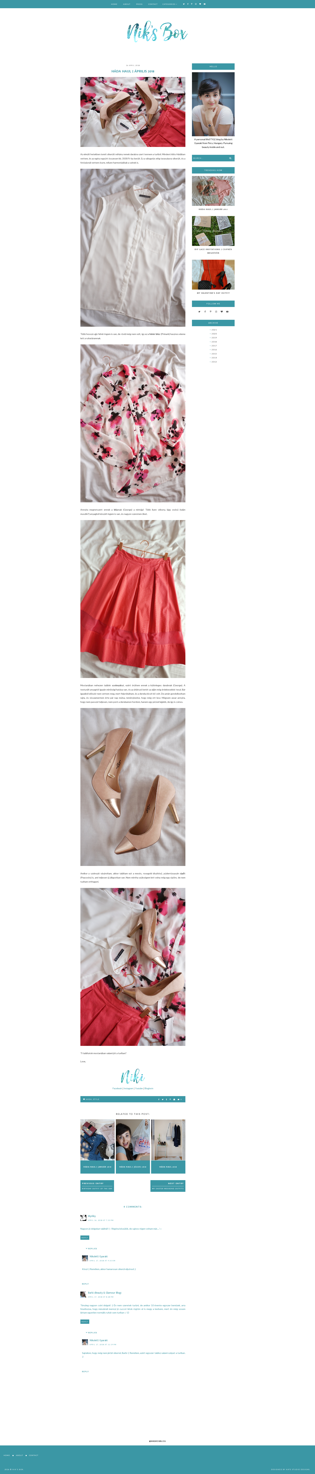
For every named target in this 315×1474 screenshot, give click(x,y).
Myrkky (92, 1216)
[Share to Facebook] (159, 1099)
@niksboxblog (157, 1441)
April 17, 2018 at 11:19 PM (103, 1344)
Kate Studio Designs (298, 1469)
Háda (89, 1099)
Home (114, 4)
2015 (214, 353)
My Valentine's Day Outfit (213, 293)
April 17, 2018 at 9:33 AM (103, 1261)
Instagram (128, 1088)
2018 (214, 341)
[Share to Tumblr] (166, 1099)
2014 (214, 357)
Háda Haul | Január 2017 (213, 209)
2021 (214, 329)
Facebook (117, 1088)
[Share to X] (163, 1099)
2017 (214, 345)
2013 (214, 361)
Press (139, 4)
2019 (214, 337)
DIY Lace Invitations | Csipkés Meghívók (213, 251)
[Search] (230, 158)
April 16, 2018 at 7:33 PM (101, 1220)
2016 (214, 349)
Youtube (139, 1088)
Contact (153, 4)
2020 (214, 333)
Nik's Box (17, 1469)
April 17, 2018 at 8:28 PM (101, 1297)
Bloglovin (149, 1088)
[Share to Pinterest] (170, 1099)
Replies (92, 1248)
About (126, 4)
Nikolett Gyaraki (99, 1256)
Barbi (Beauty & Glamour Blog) (104, 1293)
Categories (169, 4)
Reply (85, 1238)
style (96, 1099)
